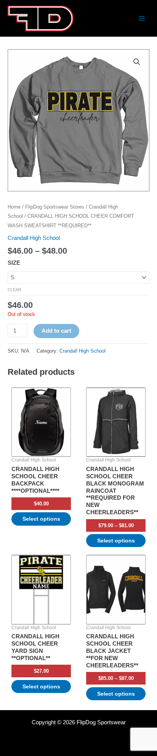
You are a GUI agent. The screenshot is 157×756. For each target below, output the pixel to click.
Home (14, 207)
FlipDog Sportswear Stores (54, 207)
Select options (41, 519)
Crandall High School (34, 238)
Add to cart (56, 331)
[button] (137, 62)
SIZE (14, 263)
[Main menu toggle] (141, 18)
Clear (14, 289)
